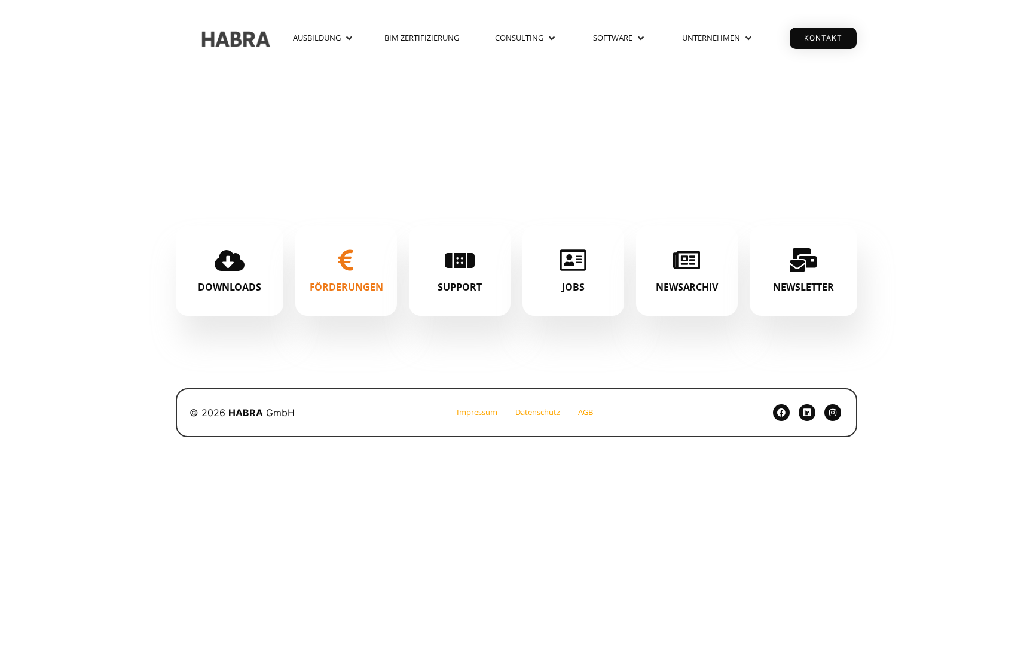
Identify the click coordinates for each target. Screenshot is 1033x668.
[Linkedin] (807, 412)
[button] (323, 38)
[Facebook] (781, 412)
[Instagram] (832, 412)
